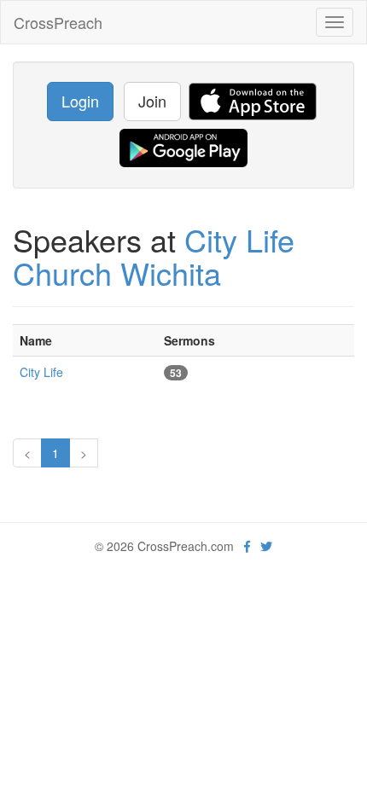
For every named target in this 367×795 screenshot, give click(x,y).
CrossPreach (58, 22)
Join (152, 101)
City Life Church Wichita (153, 256)
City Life (41, 371)
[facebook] (247, 545)
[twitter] (266, 545)
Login (80, 101)
